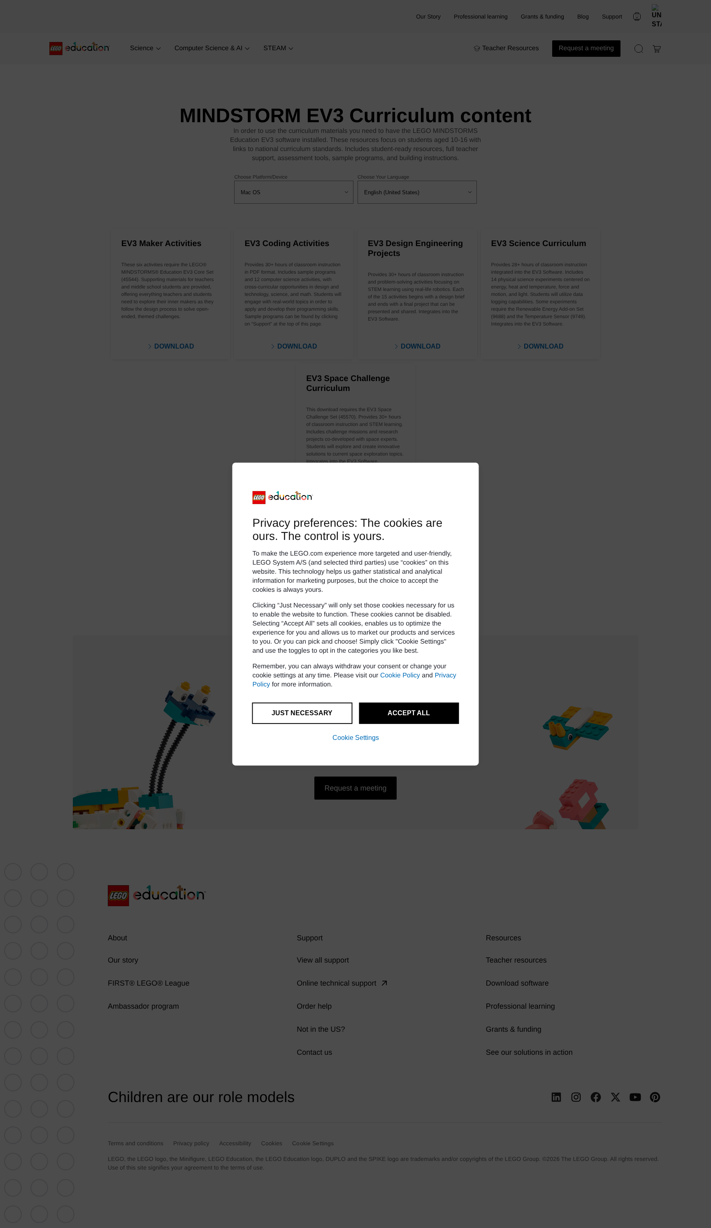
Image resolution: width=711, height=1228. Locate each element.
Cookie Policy (400, 675)
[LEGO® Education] (283, 497)
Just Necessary (302, 712)
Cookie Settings (355, 737)
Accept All (409, 712)
